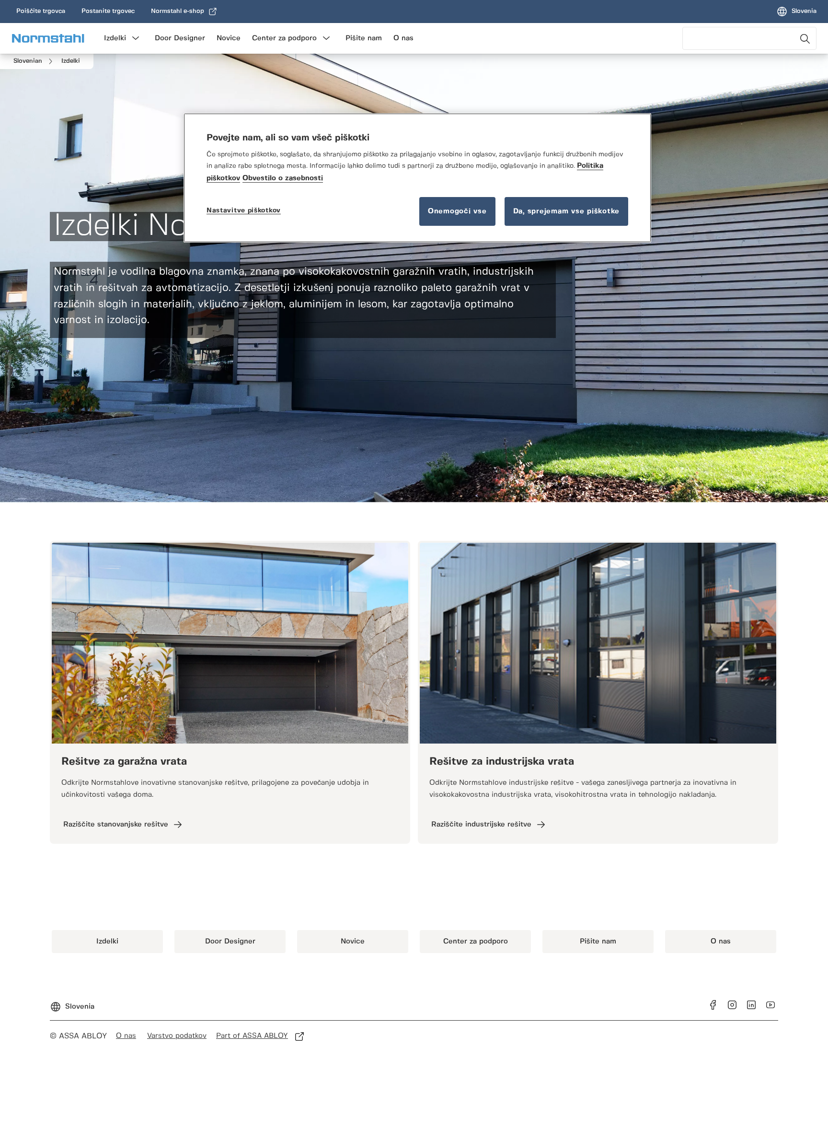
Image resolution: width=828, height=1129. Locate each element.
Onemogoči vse (457, 211)
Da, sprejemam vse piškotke (566, 211)
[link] (40, 11)
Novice (229, 38)
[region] (417, 178)
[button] (135, 38)
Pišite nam (363, 38)
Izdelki (115, 38)
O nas (403, 38)
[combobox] (749, 38)
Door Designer (180, 38)
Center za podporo (284, 38)
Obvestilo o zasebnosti (282, 178)
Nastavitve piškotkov (244, 210)
